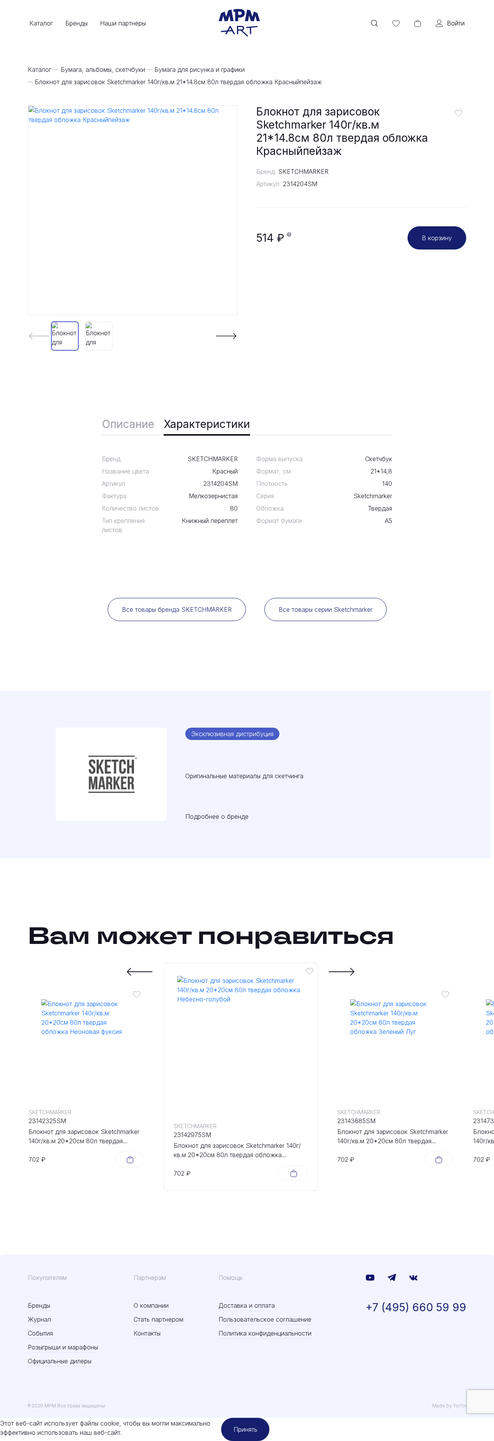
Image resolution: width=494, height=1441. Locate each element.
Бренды (76, 23)
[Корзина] (417, 23)
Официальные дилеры (59, 1361)
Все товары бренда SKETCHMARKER (177, 609)
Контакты (147, 1333)
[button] (226, 336)
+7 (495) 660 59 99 (415, 1307)
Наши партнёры (123, 23)
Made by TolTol (449, 1406)
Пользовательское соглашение (264, 1319)
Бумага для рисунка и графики (199, 69)
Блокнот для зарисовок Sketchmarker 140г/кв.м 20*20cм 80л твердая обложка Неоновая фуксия (84, 1137)
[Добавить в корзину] (129, 1159)
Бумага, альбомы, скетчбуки (103, 69)
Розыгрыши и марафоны (63, 1347)
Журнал (39, 1319)
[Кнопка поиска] (374, 23)
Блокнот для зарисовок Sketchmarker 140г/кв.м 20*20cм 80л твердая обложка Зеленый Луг (392, 1137)
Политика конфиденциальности (264, 1333)
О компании (151, 1305)
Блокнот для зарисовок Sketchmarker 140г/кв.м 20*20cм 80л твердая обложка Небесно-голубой (237, 1150)
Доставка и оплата (246, 1305)
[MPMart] (239, 23)
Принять (245, 1429)
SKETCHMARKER (303, 171)
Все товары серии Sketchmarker (325, 609)
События (40, 1333)
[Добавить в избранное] (458, 112)
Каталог (41, 23)
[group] (133, 210)
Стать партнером (158, 1319)
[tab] (128, 425)
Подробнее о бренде (217, 816)
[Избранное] (396, 23)
